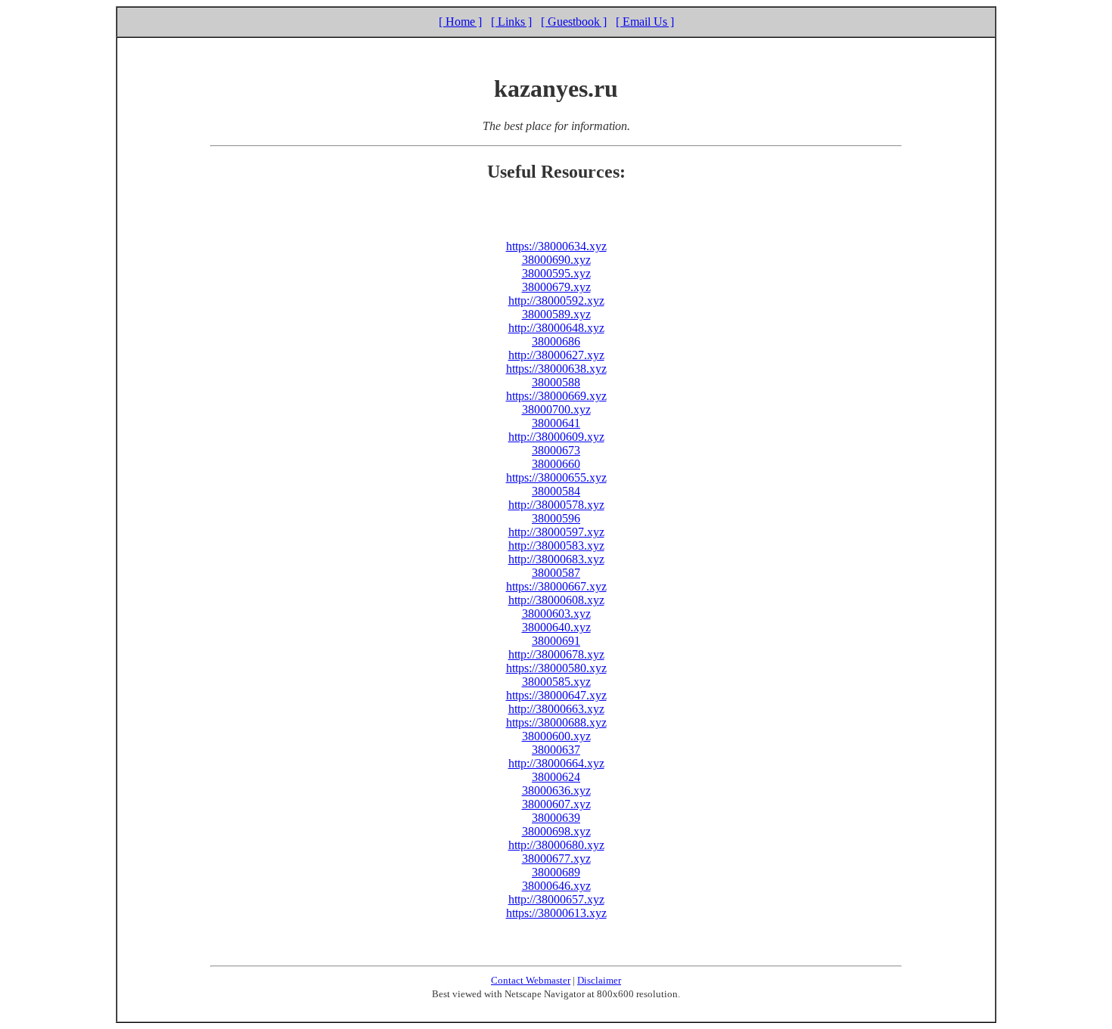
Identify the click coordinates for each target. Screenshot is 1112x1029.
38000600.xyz (556, 736)
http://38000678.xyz (556, 654)
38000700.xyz (556, 409)
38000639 (556, 817)
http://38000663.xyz (556, 708)
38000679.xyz (556, 286)
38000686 (556, 341)
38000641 (556, 423)
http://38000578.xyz (556, 504)
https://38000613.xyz (556, 913)
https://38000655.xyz (556, 477)
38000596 (556, 518)
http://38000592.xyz (556, 300)
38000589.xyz (556, 314)
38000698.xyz (556, 831)
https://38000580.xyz (556, 668)
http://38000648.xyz (556, 327)
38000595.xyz (556, 273)
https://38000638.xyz (556, 368)
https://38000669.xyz (556, 395)
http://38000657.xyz (556, 899)
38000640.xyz (556, 627)
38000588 (556, 382)
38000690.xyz (556, 259)
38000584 (556, 491)
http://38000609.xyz (556, 436)
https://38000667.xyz (556, 586)
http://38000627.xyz (556, 355)
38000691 (556, 640)
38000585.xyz (556, 681)
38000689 (556, 872)
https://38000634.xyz (556, 246)
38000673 (556, 450)
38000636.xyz (556, 790)
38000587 (556, 572)
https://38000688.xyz (556, 722)
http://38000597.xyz (556, 531)
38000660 (556, 463)
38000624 (556, 776)
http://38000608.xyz (556, 600)
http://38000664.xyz (556, 763)
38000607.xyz (556, 804)
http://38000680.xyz (556, 844)
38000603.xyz (556, 613)
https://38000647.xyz (556, 695)
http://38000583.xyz (556, 545)
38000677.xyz (556, 858)
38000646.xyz (556, 885)
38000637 (556, 749)
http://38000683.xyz (556, 559)
